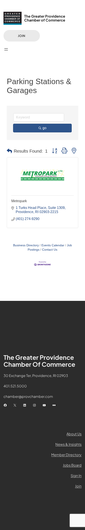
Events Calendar (52, 245)
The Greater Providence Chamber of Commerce (44, 18)
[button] (9, 151)
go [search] (44, 128)
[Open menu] (6, 49)
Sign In (76, 475)
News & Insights (68, 444)
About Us (74, 434)
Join (21, 36)
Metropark (19, 201)
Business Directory (26, 245)
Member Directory (66, 454)
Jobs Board (72, 465)
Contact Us (49, 249)
